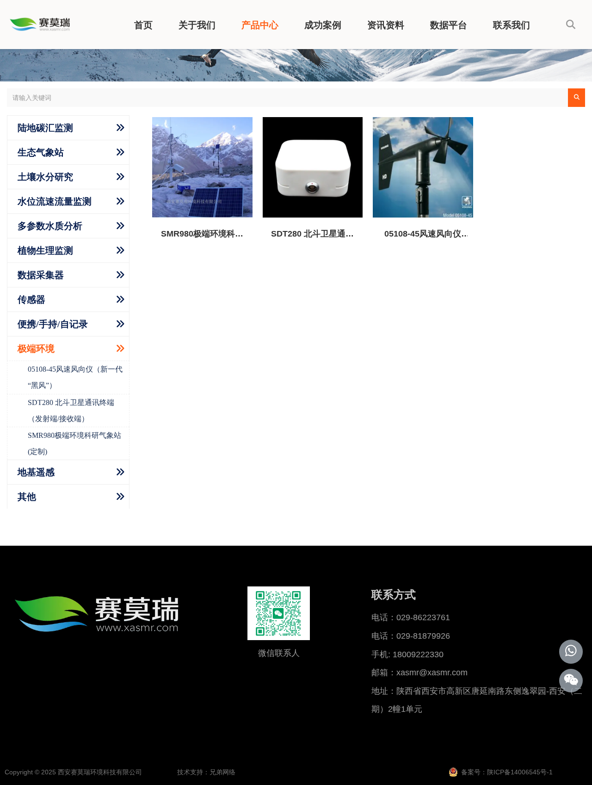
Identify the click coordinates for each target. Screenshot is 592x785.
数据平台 (448, 25)
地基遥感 (36, 472)
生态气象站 (41, 152)
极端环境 (36, 348)
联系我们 (511, 25)
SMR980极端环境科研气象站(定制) (74, 443)
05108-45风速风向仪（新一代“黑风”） (75, 377)
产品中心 (259, 25)
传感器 (31, 299)
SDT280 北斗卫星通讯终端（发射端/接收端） (71, 411)
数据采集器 (41, 275)
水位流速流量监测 (55, 201)
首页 (143, 25)
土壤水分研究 (45, 177)
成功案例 (322, 25)
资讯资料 (385, 25)
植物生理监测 (45, 250)
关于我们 (197, 25)
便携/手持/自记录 (53, 324)
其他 (27, 497)
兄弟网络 (222, 772)
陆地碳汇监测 (45, 128)
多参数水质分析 (50, 226)
